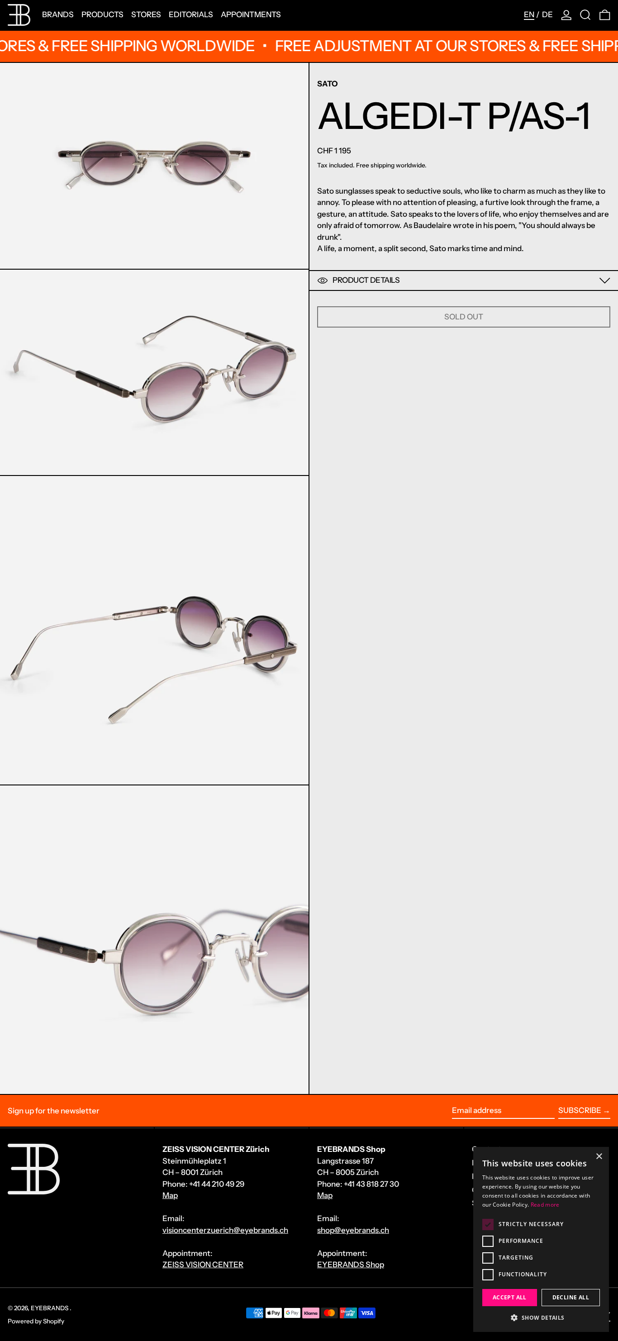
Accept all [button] (510, 1297)
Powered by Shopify (36, 1321)
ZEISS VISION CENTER (202, 1264)
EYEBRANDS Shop (350, 1264)
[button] (585, 15)
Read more (545, 1204)
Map (170, 1195)
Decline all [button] (570, 1297)
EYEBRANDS (50, 1308)
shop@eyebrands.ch (353, 1230)
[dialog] (541, 1239)
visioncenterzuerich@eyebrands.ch (225, 1230)
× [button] (598, 1156)
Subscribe (579, 1110)
